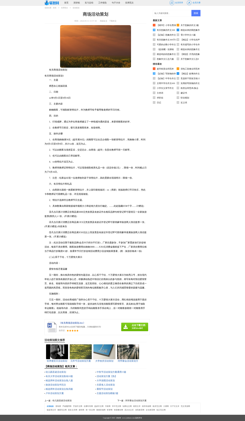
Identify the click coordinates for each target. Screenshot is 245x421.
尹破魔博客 (67, 406)
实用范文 (129, 3)
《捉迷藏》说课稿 (165, 49)
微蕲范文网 (62, 410)
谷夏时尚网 (88, 406)
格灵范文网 (157, 406)
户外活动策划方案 (55, 393)
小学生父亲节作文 (165, 88)
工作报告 (102, 3)
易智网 (118, 418)
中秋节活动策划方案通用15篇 (111, 372)
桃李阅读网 (146, 406)
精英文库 (137, 406)
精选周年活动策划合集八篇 (59, 380)
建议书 (184, 93)
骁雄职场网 (100, 410)
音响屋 (58, 406)
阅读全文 (103, 21)
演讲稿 (76, 3)
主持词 (160, 93)
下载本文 (113, 21)
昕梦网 (109, 410)
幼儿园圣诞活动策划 (56, 372)
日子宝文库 (174, 406)
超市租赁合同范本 (165, 69)
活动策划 (76, 8)
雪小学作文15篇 (188, 35)
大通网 (166, 406)
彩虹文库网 (72, 410)
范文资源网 (185, 406)
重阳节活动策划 (105, 389)
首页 (66, 3)
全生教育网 (150, 410)
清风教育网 (139, 410)
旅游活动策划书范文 (56, 385)
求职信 (160, 98)
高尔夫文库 (129, 410)
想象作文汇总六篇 (165, 59)
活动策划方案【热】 (107, 376)
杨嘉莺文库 (51, 410)
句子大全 (116, 3)
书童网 (107, 406)
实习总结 (89, 3)
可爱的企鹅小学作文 (166, 44)
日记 (159, 102)
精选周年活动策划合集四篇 (59, 389)
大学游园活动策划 (106, 380)
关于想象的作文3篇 (190, 25)
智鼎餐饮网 (118, 410)
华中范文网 (116, 406)
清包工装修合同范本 (190, 69)
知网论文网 (127, 406)
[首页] (52, 2)
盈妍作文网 (99, 406)
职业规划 (185, 98)
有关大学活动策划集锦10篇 (59, 376)
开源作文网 (77, 406)
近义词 (184, 102)
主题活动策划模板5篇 (107, 393)
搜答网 (81, 410)
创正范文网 (161, 410)
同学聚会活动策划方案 (136, 400)
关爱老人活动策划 (106, 385)
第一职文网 (90, 410)
